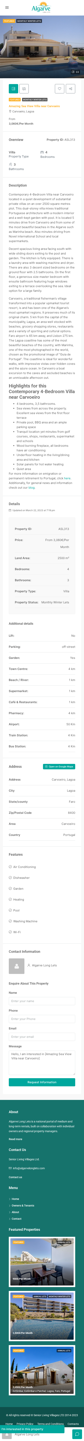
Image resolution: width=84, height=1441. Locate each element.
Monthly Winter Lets (34, 99)
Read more (15, 1139)
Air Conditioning (24, 867)
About (15, 1212)
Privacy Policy (25, 1423)
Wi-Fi (17, 932)
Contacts (73, 1423)
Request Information (42, 1082)
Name (13, 993)
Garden (18, 888)
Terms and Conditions (50, 1423)
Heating (18, 899)
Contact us (15, 1177)
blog (32, 487)
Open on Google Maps (60, 766)
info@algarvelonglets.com (29, 1168)
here (67, 478)
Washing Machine (25, 921)
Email (12, 1028)
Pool (16, 910)
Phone (13, 1010)
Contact (16, 1218)
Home (15, 1198)
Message (15, 1046)
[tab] (13, 88)
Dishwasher (21, 878)
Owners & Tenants (23, 1205)
